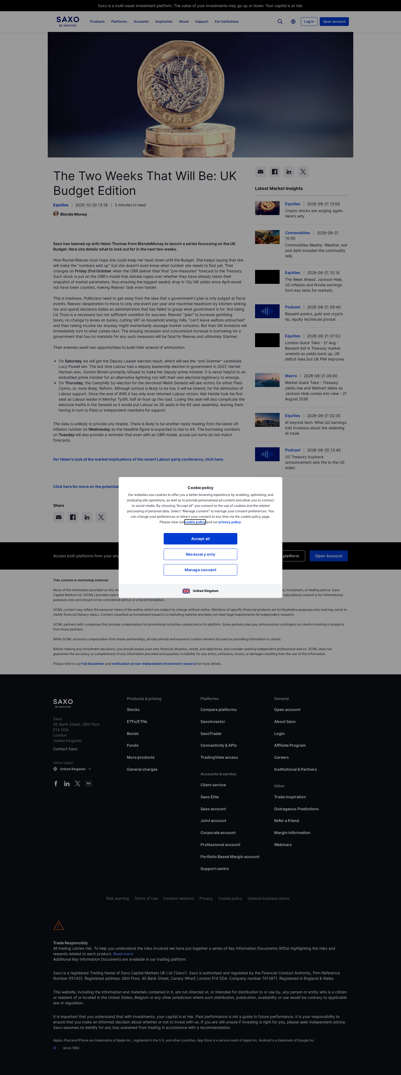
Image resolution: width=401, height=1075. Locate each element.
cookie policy (195, 522)
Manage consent (201, 569)
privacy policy (230, 522)
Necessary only (200, 554)
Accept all (200, 538)
